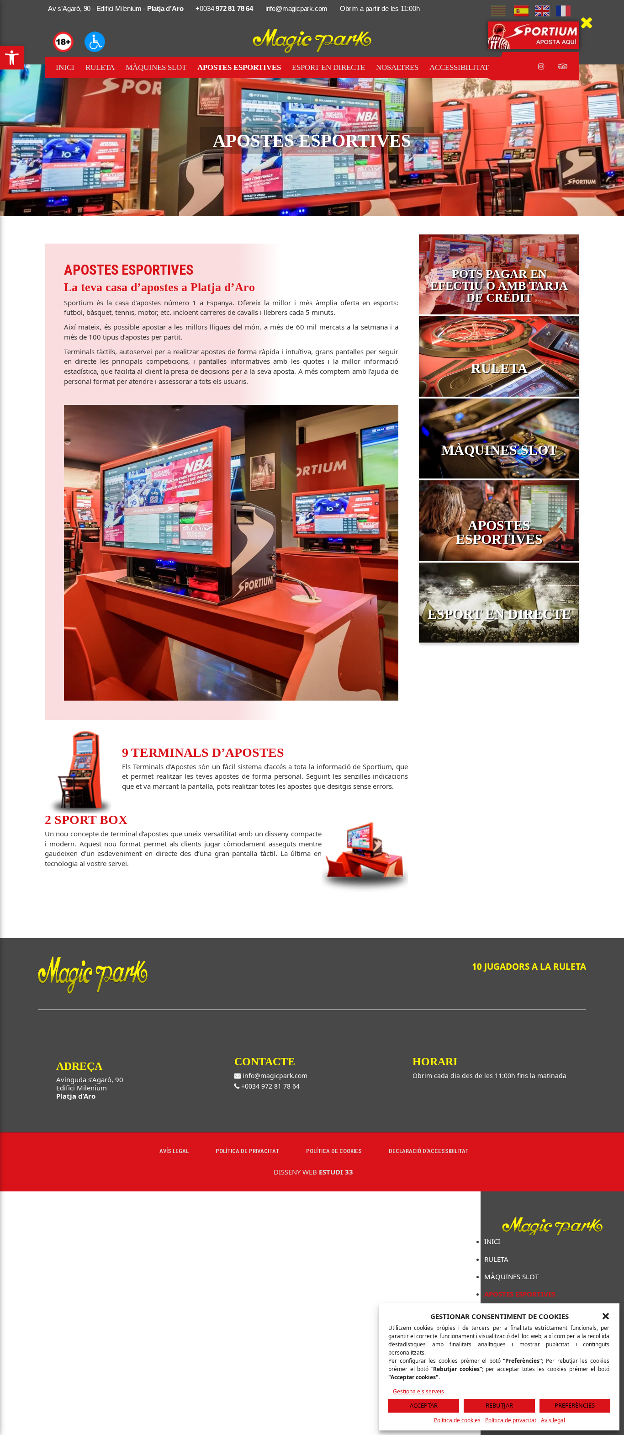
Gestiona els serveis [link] (418, 1391)
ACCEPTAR (424, 1405)
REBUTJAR (499, 1405)
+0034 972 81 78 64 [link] (269, 1086)
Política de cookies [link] (457, 1420)
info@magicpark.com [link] (274, 1075)
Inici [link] (65, 67)
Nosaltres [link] (397, 67)
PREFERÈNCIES (575, 1405)
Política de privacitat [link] (510, 1420)
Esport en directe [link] (328, 67)
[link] (12, 57)
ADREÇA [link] (79, 1066)
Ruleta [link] (100, 67)
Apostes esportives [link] (239, 67)
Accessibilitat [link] (459, 67)
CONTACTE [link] (264, 1062)
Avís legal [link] (553, 1420)
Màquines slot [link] (156, 67)
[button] (605, 1316)
